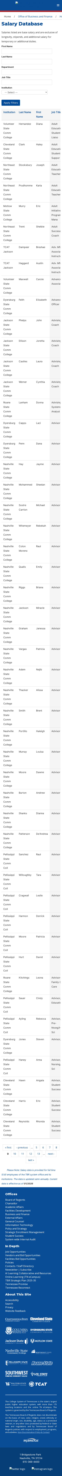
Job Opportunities (15, 1251)
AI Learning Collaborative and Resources (28, 1273)
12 (30, 1153)
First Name (7, 46)
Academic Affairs (14, 1207)
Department (8, 67)
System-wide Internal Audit (20, 1239)
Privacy (9, 1307)
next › (51, 1153)
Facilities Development (18, 1210)
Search (9, 1303)
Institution (7, 87)
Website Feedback (15, 1311)
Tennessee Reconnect (17, 1287)
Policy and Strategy (16, 1228)
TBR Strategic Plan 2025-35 (20, 1280)
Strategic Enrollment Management (24, 1232)
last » (31, 1160)
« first (8, 1147)
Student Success (14, 1235)
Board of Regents (15, 1199)
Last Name (7, 56)
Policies (9, 1262)
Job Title (6, 77)
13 (38, 1153)
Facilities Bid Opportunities (20, 1259)
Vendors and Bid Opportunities (22, 1255)
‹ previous (22, 1147)
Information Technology (19, 1225)
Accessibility (12, 1300)
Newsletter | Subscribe (18, 1269)
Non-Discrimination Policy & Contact (34, 1432)
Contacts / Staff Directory (19, 1266)
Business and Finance (17, 1214)
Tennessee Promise (16, 1284)
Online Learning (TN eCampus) (22, 1277)
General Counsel (14, 1221)
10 (14, 1153)
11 (22, 1153)
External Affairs (14, 1217)
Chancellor (11, 1203)
